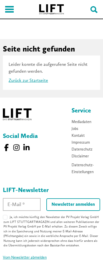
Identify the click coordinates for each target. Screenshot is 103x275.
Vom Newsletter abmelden (25, 258)
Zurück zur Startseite (28, 80)
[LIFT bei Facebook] (6, 147)
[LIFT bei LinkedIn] (26, 147)
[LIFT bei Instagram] (16, 147)
